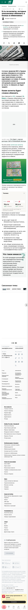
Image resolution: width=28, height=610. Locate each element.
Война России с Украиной (11, 424)
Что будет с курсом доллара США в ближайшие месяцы (14, 140)
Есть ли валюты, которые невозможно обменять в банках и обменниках (22, 6)
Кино (5, 479)
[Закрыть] (25, 596)
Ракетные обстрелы (9, 426)
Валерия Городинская (10, 18)
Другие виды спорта (9, 531)
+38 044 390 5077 (19, 348)
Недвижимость (8, 510)
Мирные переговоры (9, 430)
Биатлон (6, 529)
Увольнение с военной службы (11, 445)
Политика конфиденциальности (7, 389)
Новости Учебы (8, 494)
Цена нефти (7, 463)
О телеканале (5, 378)
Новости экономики (10, 462)
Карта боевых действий (10, 428)
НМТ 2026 (6, 501)
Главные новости (8, 408)
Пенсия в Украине (8, 474)
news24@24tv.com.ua (7, 348)
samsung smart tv (16, 567)
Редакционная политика (5, 376)
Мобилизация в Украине (11, 443)
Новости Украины (8, 410)
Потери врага (7, 438)
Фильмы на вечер (8, 485)
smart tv (6, 567)
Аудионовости (7, 416)
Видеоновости (7, 414)
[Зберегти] (24, 43)
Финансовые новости (9, 467)
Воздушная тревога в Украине (11, 432)
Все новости (7, 406)
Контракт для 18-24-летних (10, 451)
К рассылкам (9, 553)
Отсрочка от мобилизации (10, 453)
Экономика (4, 6)
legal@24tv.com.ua (19, 589)
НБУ (14, 96)
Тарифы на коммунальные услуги (12, 469)
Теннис (6, 527)
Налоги (6, 472)
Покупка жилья (8, 514)
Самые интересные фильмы (11, 481)
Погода (6, 418)
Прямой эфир (7, 412)
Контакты (17, 384)
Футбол (6, 525)
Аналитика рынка (8, 512)
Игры (16, 397)
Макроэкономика (12, 6)
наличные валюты (16, 145)
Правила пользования (7, 386)
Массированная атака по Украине (12, 434)
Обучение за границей (9, 505)
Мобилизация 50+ (8, 447)
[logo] (9, 2)
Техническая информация (18, 381)
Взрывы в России (8, 436)
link (15, 354)
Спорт (6, 521)
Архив (16, 392)
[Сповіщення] (26, 2)
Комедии (6, 487)
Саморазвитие (7, 503)
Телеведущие (5, 381)
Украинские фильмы (9, 483)
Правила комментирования (19, 378)
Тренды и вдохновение (10, 516)
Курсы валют (7, 465)
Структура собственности (18, 390)
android (6, 563)
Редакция (4, 373)
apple (16, 563)
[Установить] (14, 599)
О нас (3, 370)
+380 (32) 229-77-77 (10, 588)
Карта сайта (18, 395)
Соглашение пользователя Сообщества (18, 374)
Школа (6, 499)
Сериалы (6, 489)
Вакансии (17, 386)
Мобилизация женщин (9, 449)
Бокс (5, 523)
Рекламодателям (6, 383)
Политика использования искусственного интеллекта (5, 394)
